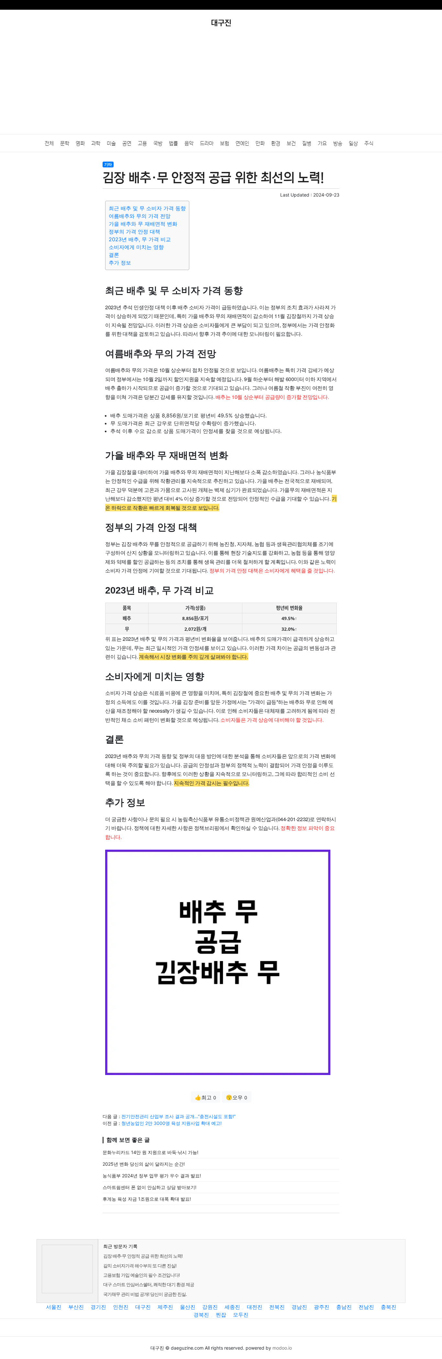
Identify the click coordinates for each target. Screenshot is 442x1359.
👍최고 (205, 1097)
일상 (353, 143)
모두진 (241, 1314)
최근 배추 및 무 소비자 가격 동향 (147, 208)
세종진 (232, 1307)
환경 (275, 143)
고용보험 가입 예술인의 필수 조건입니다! (141, 1275)
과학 (95, 143)
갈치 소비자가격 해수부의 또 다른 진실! (139, 1265)
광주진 (321, 1307)
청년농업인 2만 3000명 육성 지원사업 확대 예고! (171, 1123)
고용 (142, 143)
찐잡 (221, 1314)
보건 (291, 143)
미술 (111, 143)
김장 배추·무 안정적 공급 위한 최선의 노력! (142, 1256)
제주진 (165, 1307)
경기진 (98, 1307)
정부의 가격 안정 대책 (134, 231)
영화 (80, 143)
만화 (260, 143)
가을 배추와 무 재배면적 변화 (143, 224)
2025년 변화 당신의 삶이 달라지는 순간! (144, 1164)
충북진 (388, 1307)
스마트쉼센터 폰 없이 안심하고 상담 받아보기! (149, 1187)
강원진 (210, 1307)
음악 (188, 143)
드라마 (207, 143)
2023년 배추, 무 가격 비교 (140, 239)
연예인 (242, 143)
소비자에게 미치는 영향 (136, 247)
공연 (126, 143)
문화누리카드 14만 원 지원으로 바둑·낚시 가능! (150, 1152)
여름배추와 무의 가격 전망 (140, 216)
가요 (322, 143)
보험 (224, 143)
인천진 (120, 1307)
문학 (64, 143)
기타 (108, 164)
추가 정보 (120, 262)
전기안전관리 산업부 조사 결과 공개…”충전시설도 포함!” (178, 1116)
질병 (306, 143)
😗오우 (236, 1097)
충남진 (344, 1307)
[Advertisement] (221, 85)
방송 (337, 143)
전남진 (366, 1307)
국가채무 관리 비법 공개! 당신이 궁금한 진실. (145, 1294)
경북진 (201, 1314)
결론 (114, 255)
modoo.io (282, 1348)
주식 (368, 143)
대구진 (143, 1307)
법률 (173, 143)
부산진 (76, 1307)
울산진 (187, 1307)
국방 (157, 143)
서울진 (53, 1307)
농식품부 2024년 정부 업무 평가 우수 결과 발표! (152, 1175)
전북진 (277, 1307)
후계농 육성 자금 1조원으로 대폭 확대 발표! (147, 1199)
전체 (49, 143)
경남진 (299, 1307)
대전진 (254, 1307)
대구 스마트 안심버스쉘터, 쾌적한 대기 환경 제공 (148, 1284)
